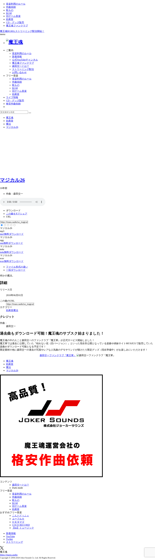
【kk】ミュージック (23, 528)
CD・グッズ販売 (15, 22)
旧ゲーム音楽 (13, 16)
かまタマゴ (18, 522)
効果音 (9, 19)
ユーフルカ (18, 518)
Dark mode (17, 488)
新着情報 (17, 56)
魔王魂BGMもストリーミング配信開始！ (22, 31)
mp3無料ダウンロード (12, 234)
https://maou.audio (9, 555)
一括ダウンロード (15, 270)
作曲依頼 (11, 7)
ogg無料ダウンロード (11, 243)
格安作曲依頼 (13, 103)
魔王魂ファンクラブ (17, 25)
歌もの (9, 10)
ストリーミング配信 (23, 69)
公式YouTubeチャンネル (25, 59)
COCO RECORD (21, 525)
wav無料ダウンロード (11, 261)
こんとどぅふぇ (20, 515)
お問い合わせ (19, 72)
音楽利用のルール (15, 4)
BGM (9, 13)
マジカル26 (12, 180)
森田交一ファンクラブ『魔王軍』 (58, 355)
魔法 (15, 310)
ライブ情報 (12, 97)
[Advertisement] (77, 152)
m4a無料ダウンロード (11, 252)
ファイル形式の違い (17, 267)
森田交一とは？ (20, 66)
